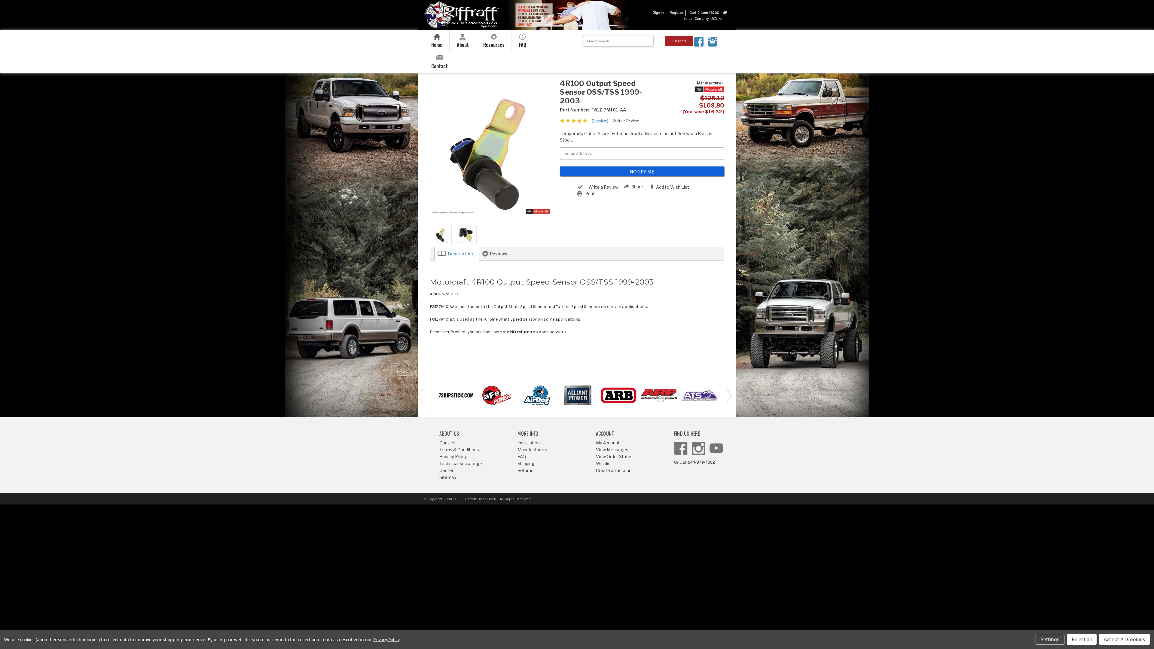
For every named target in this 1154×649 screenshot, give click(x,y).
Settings (1050, 639)
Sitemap (447, 477)
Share (637, 186)
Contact (447, 442)
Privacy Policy (453, 456)
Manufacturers (532, 449)
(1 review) (600, 121)
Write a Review (625, 121)
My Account (608, 442)
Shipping (525, 463)
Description (460, 253)
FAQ (521, 456)
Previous (419, 395)
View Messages (612, 449)
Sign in (658, 13)
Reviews (498, 253)
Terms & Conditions (459, 449)
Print (590, 193)
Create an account (614, 470)
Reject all (1082, 639)
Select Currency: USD (700, 19)
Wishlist (604, 463)
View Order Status (614, 456)
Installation (528, 442)
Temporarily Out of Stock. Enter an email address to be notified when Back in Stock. (636, 136)
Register (676, 13)
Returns (525, 470)
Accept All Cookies (1124, 639)
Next (727, 395)
